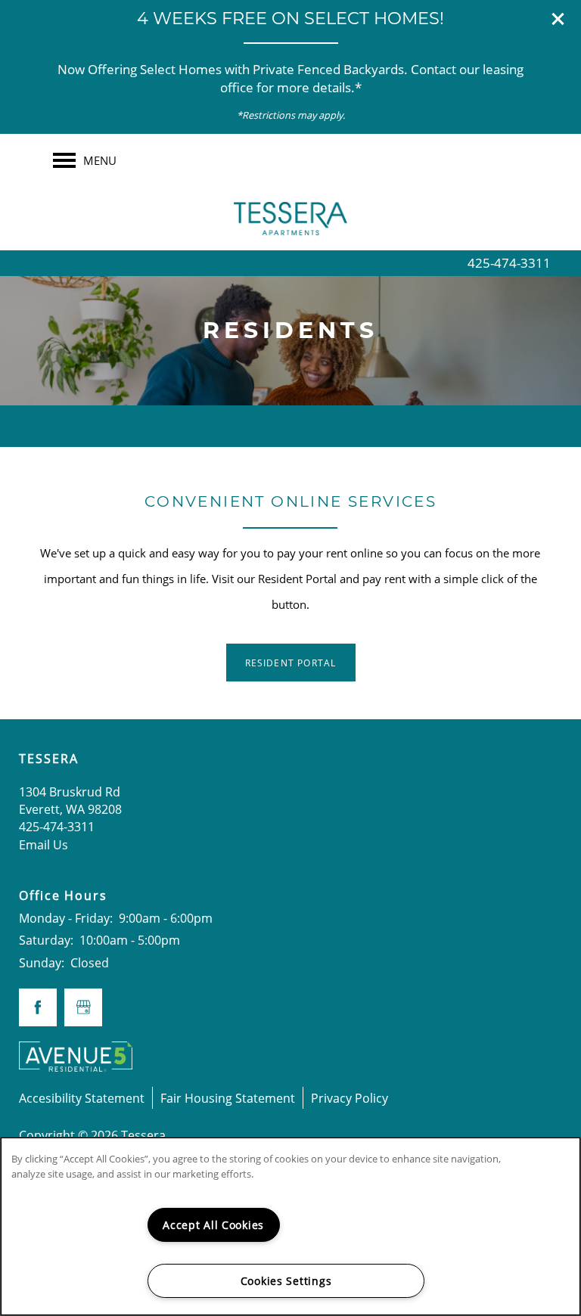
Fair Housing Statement (227, 1098)
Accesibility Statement (81, 1098)
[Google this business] (83, 1007)
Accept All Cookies (213, 1225)
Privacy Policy (349, 1098)
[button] (558, 18)
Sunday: (41, 962)
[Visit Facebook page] (38, 1007)
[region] (290, 1226)
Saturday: (46, 940)
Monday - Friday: (66, 918)
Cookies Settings (286, 1281)
